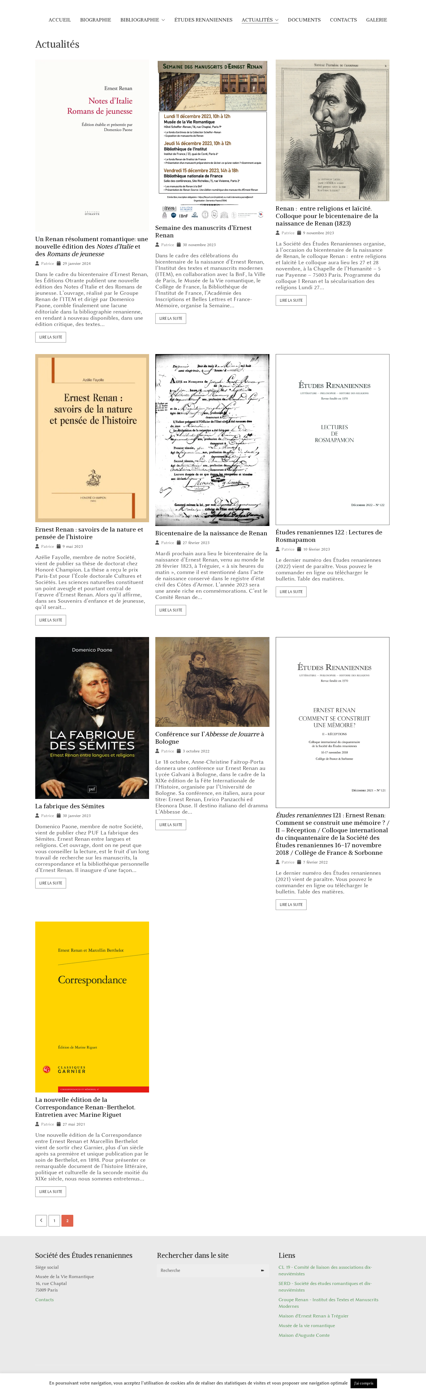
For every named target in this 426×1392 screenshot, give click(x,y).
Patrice (47, 263)
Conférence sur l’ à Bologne (209, 737)
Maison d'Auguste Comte (304, 1335)
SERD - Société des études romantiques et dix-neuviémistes (325, 1287)
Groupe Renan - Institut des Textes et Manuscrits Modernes (328, 1303)
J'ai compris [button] (363, 1383)
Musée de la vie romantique (306, 1326)
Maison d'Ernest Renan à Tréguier (313, 1316)
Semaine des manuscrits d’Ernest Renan (203, 231)
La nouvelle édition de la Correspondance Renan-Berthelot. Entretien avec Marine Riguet (85, 1107)
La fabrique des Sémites (69, 806)
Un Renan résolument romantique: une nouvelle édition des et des (91, 246)
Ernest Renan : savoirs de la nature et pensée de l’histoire (89, 533)
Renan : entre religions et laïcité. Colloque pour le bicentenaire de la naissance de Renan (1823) (327, 216)
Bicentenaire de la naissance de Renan (211, 533)
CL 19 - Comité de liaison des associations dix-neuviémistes (325, 1270)
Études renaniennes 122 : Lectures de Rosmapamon (329, 535)
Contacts (44, 1300)
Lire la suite (50, 337)
